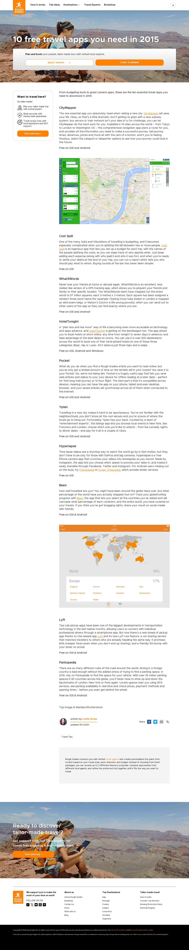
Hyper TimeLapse (109, 470)
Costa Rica (107, 912)
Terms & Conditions (118, 930)
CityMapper (151, 113)
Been (80, 498)
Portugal (106, 901)
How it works (37, 5)
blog (36, 77)
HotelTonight (97, 331)
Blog (66, 915)
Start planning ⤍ (32, 134)
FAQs (66, 908)
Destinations (70, 5)
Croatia (105, 904)
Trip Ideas (54, 5)
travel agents (112, 759)
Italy (104, 897)
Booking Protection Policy (151, 904)
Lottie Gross (90, 719)
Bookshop (109, 5)
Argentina (106, 919)
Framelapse (86, 470)
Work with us (70, 912)
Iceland (105, 908)
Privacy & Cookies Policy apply (141, 930)
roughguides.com (22, 77)
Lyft (100, 636)
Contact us (69, 904)
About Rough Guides (73, 897)
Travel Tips (67, 737)
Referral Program (147, 908)
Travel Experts (92, 5)
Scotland (106, 915)
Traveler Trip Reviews (149, 901)
